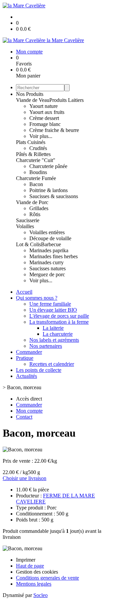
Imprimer (25, 560)
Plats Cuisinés (30, 142)
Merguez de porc (47, 274)
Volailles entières (47, 232)
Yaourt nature (43, 106)
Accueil (24, 292)
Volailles (25, 226)
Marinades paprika (48, 250)
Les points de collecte (38, 370)
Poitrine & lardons (48, 190)
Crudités (38, 148)
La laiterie (53, 328)
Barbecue (51, 244)
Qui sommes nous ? (36, 298)
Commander (29, 352)
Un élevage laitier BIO (53, 310)
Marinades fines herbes (53, 256)
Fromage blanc (45, 124)
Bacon (36, 184)
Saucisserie (27, 220)
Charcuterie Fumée (36, 178)
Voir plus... (40, 136)
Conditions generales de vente (47, 578)
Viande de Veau (32, 100)
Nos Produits (29, 94)
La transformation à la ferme (59, 322)
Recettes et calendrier (51, 364)
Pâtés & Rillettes (33, 154)
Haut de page (30, 566)
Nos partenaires (45, 346)
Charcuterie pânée (48, 166)
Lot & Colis (28, 244)
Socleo (40, 595)
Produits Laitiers (66, 100)
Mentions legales (33, 584)
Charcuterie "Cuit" (35, 160)
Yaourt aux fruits (46, 112)
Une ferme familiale (50, 304)
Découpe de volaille (50, 238)
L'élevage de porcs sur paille (59, 316)
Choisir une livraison (24, 478)
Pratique (24, 358)
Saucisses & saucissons (53, 196)
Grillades (38, 208)
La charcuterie (58, 334)
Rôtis (34, 214)
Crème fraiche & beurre (54, 130)
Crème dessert (44, 118)
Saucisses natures (47, 268)
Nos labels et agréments (54, 340)
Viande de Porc (32, 202)
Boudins (38, 172)
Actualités (26, 376)
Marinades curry (46, 262)
